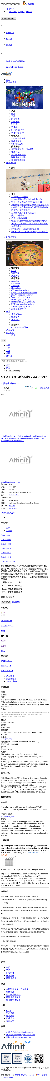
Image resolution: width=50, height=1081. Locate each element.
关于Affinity (16, 314)
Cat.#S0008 (6, 544)
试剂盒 (14, 124)
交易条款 (10, 1016)
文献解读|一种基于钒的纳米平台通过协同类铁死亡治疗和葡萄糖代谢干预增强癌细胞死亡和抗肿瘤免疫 (30, 207)
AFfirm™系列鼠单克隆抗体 (23, 213)
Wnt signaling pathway (20, 297)
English (21, 12)
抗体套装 (15, 127)
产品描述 (10, 676)
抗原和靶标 (11, 679)
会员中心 (10, 9)
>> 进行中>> (9, 383)
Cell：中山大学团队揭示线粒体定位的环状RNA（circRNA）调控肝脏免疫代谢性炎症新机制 (29, 223)
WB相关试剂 (17, 144)
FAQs (13, 271)
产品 (8, 368)
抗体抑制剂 (17, 133)
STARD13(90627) (8, 816)
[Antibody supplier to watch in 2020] (17, 1063)
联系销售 (15, 317)
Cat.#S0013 (6, 548)
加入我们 (15, 319)
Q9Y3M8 (12, 506)
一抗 (13, 113)
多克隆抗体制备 (18, 160)
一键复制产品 (43, 388)
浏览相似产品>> (8, 513)
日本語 (29, 12)
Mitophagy (15, 283)
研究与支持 (11, 237)
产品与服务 (11, 82)
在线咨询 (30, 4)
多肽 (8, 353)
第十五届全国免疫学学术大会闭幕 (26, 202)
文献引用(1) (11, 681)
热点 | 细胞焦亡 (18, 215)
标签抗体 (15, 122)
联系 (8, 311)
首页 (8, 79)
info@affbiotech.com (14, 67)
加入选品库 (6, 602)
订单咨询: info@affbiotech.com (19, 1032)
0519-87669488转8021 (15, 61)
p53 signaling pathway (20, 290)
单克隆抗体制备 (18, 154)
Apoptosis (15, 286)
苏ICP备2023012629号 (25, 1075)
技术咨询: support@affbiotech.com (20, 1035)
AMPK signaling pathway (22, 306)
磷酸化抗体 (16, 141)
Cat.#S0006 (6, 540)
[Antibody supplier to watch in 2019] (6, 1063)
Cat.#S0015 (6, 553)
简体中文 (13, 12)
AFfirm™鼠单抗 (18, 138)
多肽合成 (15, 152)
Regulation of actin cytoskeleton (24, 292)
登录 (13, 335)
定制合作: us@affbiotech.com (18, 1037)
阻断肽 (9, 531)
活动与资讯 (11, 163)
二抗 (13, 116)
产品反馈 (15, 276)
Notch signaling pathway (21, 299)
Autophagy (15, 281)
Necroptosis (16, 288)
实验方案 (15, 273)
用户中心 (10, 333)
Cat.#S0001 (6, 535)
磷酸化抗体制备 (18, 157)
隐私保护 (10, 1021)
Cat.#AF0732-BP (8, 561)
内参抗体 (15, 119)
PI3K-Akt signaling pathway (23, 304)
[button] (5, 484)
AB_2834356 (13, 508)
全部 (8, 345)
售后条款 (10, 1013)
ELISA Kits (17, 130)
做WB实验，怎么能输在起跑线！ (26, 229)
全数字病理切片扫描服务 (22, 149)
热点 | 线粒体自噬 (19, 218)
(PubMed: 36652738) (35, 852)
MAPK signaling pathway (22, 295)
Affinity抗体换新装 (19, 197)
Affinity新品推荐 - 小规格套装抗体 (26, 199)
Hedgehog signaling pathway (23, 302)
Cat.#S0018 (6, 557)
